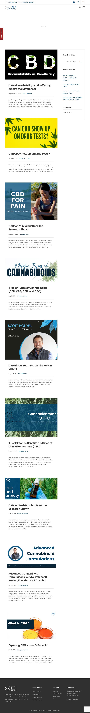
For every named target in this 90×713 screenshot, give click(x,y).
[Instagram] (72, 699)
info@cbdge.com (28, 2)
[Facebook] (68, 699)
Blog (24, 94)
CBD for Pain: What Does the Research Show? (26, 227)
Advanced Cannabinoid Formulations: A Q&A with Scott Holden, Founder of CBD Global (28, 577)
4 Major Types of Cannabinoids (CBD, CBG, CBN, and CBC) (28, 289)
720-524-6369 (13, 2)
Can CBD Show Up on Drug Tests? (29, 153)
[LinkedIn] (76, 699)
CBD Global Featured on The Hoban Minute (30, 367)
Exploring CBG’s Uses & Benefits (28, 645)
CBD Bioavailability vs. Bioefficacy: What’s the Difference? (30, 87)
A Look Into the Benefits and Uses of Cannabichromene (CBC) (30, 444)
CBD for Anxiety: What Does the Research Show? (28, 507)
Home (42, 27)
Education (29, 94)
